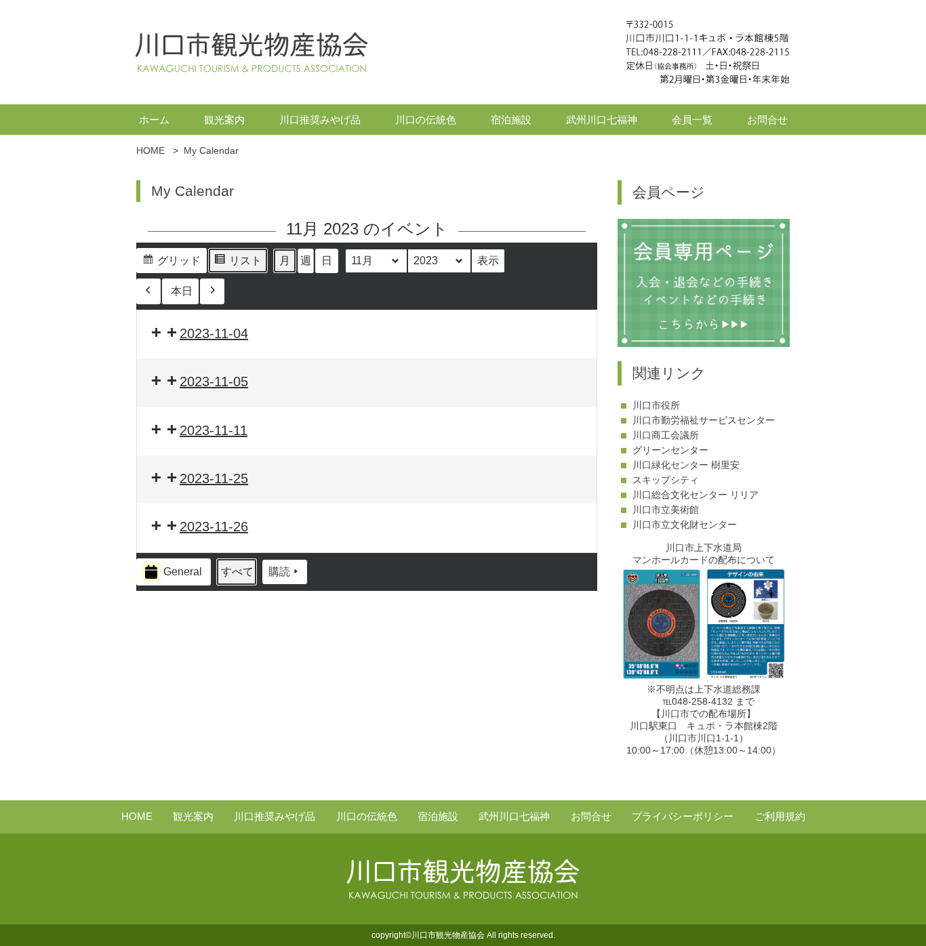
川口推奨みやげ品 (320, 119)
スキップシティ (665, 479)
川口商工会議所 (665, 435)
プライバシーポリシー (682, 816)
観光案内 (224, 119)
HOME (137, 816)
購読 (279, 571)
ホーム (154, 119)
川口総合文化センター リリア (695, 494)
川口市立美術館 (665, 509)
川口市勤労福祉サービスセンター (703, 420)
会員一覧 (692, 119)
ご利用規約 (779, 816)
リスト (238, 264)
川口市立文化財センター (684, 524)
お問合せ (767, 119)
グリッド (171, 264)
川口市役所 (656, 405)
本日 (182, 291)
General (182, 571)
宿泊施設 (511, 119)
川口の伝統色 (425, 119)
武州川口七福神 (601, 119)
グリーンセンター (670, 450)
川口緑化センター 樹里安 (686, 464)
